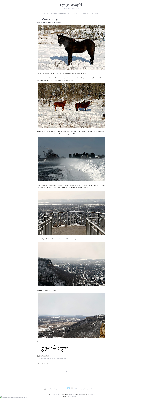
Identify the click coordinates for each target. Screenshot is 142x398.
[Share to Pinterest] (48, 356)
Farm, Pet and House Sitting (60, 13)
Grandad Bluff (63, 239)
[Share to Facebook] (46, 356)
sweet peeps (102, 372)
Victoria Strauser (47, 22)
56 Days (76, 13)
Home (46, 13)
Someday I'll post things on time (58, 358)
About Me (94, 13)
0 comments (57, 22)
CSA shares (57, 74)
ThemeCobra (80, 394)
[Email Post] (38, 356)
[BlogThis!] (42, 356)
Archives (85, 13)
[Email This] (40, 356)
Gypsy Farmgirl (71, 5)
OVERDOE (90, 394)
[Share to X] (44, 356)
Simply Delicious (72, 394)
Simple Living (45, 358)
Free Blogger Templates (74, 396)
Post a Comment (41, 367)
